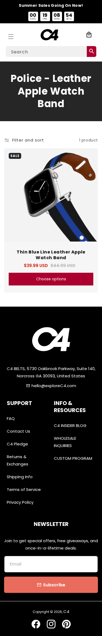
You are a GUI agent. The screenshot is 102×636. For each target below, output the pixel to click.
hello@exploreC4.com (54, 386)
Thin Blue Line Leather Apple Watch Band (51, 255)
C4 (66, 611)
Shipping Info (20, 477)
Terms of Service (24, 489)
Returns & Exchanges (17, 460)
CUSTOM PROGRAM (73, 458)
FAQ (11, 418)
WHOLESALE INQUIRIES (65, 441)
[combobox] (51, 51)
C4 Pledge (17, 444)
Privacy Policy (20, 502)
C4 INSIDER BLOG (70, 425)
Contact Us (18, 431)
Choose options (51, 279)
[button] (11, 35)
